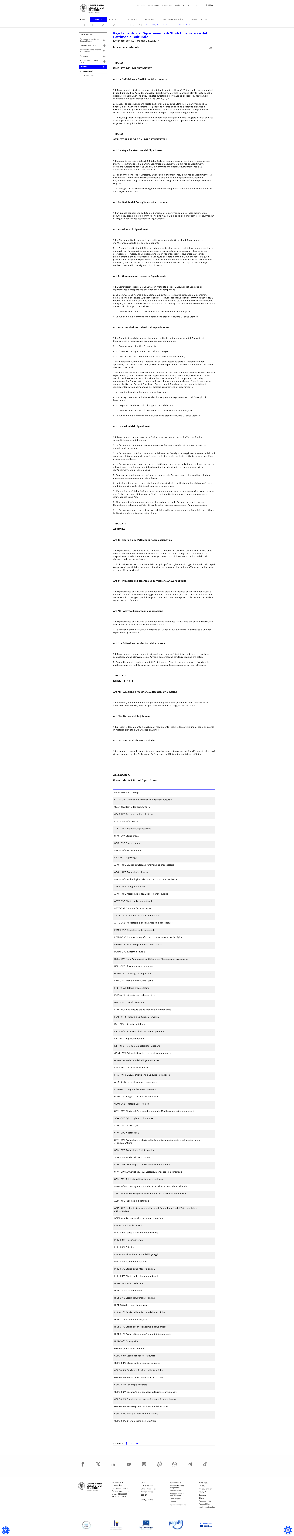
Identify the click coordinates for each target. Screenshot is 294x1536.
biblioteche (141, 5)
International (198, 20)
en (188, 5)
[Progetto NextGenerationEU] (146, 1525)
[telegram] (190, 1466)
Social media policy (207, 1507)
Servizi (148, 20)
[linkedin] (113, 1466)
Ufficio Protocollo (148, 1489)
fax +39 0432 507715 (120, 1491)
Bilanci (202, 1498)
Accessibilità (204, 1504)
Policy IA (202, 1492)
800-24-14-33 (147, 1495)
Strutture (125, 25)
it (184, 5)
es (192, 5)
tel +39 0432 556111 (120, 1488)
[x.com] (98, 1466)
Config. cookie (147, 1500)
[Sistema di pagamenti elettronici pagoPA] (176, 1525)
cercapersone (167, 5)
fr (196, 5)
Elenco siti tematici (178, 1505)
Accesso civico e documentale (177, 1495)
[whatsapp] (174, 1466)
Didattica (113, 20)
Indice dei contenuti (126, 47)
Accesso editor (205, 1501)
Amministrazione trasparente (177, 1487)
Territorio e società (171, 20)
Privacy (202, 1486)
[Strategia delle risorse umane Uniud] (116, 1525)
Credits (173, 1502)
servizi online (153, 5)
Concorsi (202, 1495)
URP (142, 1483)
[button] (5, 1530)
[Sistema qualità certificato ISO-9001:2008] (86, 1525)
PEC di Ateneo (147, 1486)
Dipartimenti (136, 25)
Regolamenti (115, 25)
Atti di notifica (176, 1491)
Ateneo (95, 20)
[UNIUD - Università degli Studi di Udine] (92, 8)
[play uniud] (159, 1466)
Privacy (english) (205, 1489)
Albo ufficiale (175, 1483)
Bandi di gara (175, 1499)
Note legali (203, 1483)
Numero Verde (147, 1492)
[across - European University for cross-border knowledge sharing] (206, 1525)
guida (177, 5)
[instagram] (144, 1466)
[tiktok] (205, 1466)
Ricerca (131, 20)
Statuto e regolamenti (101, 25)
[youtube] (128, 1466)
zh (200, 5)
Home (82, 20)
